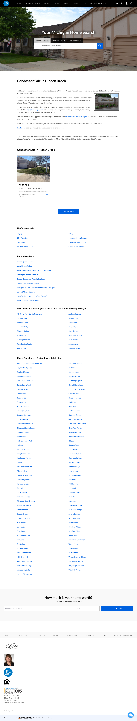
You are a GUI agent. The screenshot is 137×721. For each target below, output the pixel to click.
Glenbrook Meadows (25, 424)
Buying (47, 3)
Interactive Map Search (35, 110)
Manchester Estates (24, 467)
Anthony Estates (74, 314)
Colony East (21, 393)
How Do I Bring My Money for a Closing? (32, 296)
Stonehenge (21, 531)
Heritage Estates (74, 432)
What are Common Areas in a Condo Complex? (34, 270)
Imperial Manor (23, 449)
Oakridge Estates (23, 340)
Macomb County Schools (77, 238)
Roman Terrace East (24, 505)
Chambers (21, 242)
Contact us (21, 128)
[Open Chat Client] (131, 715)
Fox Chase (72, 406)
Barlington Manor (75, 363)
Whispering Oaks (23, 570)
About (66, 3)
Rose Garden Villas (75, 505)
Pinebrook (72, 488)
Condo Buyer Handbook (77, 247)
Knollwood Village (75, 458)
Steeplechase (73, 344)
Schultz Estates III (23, 518)
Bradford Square (23, 372)
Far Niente (72, 402)
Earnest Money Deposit (26, 292)
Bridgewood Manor (24, 376)
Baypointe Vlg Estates (25, 368)
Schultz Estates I (23, 514)
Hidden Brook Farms (76, 436)
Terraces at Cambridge (76, 540)
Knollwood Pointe (24, 458)
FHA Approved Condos (77, 242)
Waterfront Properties (123, 635)
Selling (57, 3)
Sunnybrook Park (23, 535)
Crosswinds (21, 398)
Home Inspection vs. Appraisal (28, 283)
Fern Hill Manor (23, 406)
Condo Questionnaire (25, 262)
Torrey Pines (73, 544)
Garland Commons (24, 415)
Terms (44, 718)
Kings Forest (73, 449)
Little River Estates (75, 335)
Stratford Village (74, 527)
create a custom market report (76, 117)
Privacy (49, 718)
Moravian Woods (74, 475)
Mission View (73, 471)
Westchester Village (24, 565)
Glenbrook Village (75, 419)
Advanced (59, 40)
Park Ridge (72, 479)
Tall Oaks (20, 540)
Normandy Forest (23, 479)
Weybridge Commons (76, 565)
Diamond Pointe (23, 331)
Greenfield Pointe (75, 428)
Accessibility (37, 718)
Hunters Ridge (73, 445)
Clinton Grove (22, 389)
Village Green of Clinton (77, 557)
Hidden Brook (22, 436)
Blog (75, 3)
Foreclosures (72, 635)
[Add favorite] (47, 195)
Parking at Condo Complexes (28, 275)
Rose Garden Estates (24, 344)
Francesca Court (23, 411)
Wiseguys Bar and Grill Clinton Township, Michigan (36, 287)
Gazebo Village (22, 419)
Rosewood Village (75, 510)
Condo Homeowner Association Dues (31, 279)
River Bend (72, 497)
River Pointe (73, 340)
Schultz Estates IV (75, 518)
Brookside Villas (74, 376)
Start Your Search (68, 211)
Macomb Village (74, 462)
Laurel (19, 462)
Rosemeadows (22, 510)
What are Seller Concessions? (28, 300)
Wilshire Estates (74, 348)
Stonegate (21, 527)
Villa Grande (73, 553)
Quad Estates (22, 492)
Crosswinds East (74, 398)
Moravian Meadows (24, 475)
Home (19, 3)
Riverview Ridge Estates (26, 501)
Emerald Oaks (22, 335)
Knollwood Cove (74, 454)
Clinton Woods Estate (76, 389)
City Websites (22, 238)
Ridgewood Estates (24, 497)
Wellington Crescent (24, 561)
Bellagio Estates (74, 318)
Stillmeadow (73, 522)
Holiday (20, 445)
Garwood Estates (74, 415)
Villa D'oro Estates (24, 553)
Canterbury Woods (24, 385)
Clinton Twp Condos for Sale (94, 3)
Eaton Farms (73, 331)
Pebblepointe (73, 484)
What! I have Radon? (24, 266)
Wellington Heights (75, 561)
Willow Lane (21, 348)
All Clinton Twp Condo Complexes (29, 314)
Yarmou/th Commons (25, 574)
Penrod (20, 488)
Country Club (73, 393)
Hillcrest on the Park (24, 441)
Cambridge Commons (25, 381)
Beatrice (71, 368)
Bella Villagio (22, 318)
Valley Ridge (72, 548)
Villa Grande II (22, 557)
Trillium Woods (22, 548)
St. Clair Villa (21, 522)
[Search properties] (100, 46)
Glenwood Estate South (26, 428)
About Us (90, 635)
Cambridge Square (75, 381)
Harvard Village (23, 432)
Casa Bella (72, 327)
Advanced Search (33, 3)
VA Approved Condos (25, 247)
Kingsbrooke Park (23, 454)
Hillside (71, 441)
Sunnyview (72, 535)
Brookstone (72, 322)
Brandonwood (22, 322)
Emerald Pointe (22, 402)
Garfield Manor (74, 411)
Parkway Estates (23, 484)
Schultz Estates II (74, 514)
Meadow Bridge (74, 467)
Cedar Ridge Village (75, 385)
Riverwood (72, 501)
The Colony (21, 544)
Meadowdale (22, 471)
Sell (75, 40)
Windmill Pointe (74, 570)
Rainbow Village (74, 492)
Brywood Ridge (22, 327)
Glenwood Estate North (77, 424)
